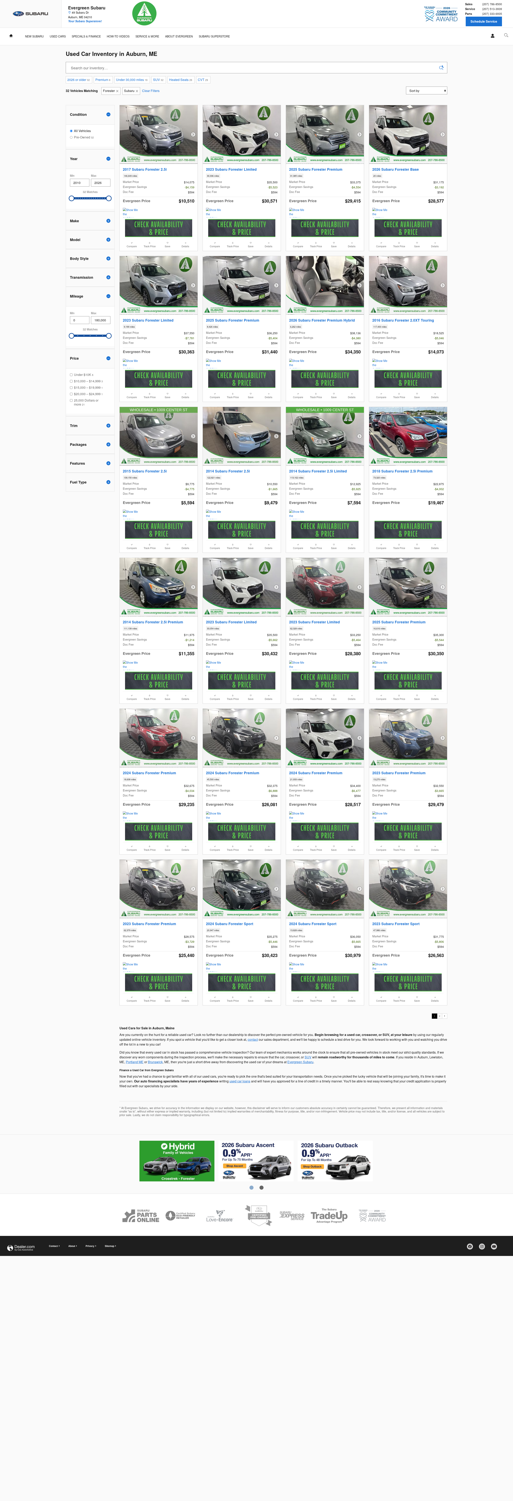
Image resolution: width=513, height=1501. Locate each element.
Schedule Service (484, 21)
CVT (203, 79)
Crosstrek (256, 1162)
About (71, 1246)
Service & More (147, 36)
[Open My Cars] (491, 36)
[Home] (31, 14)
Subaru (129, 90)
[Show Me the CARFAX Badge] (130, 212)
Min (72, 176)
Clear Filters (151, 90)
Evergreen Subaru (300, 1062)
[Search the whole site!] (506, 35)
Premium (102, 79)
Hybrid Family (176, 1162)
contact (253, 1039)
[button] (158, 176)
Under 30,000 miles (131, 79)
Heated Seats (180, 79)
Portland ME (134, 1062)
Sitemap (109, 1246)
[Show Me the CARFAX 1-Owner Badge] (213, 212)
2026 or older (78, 79)
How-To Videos (118, 36)
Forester (109, 90)
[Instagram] (483, 1248)
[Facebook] (471, 1248)
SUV (158, 79)
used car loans (239, 1081)
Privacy (90, 1246)
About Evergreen (179, 36)
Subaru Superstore (214, 36)
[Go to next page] (444, 1016)
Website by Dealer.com (20, 1248)
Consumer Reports (335, 1162)
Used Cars (58, 36)
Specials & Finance (86, 36)
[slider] (71, 198)
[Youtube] (495, 1248)
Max (93, 176)
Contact (53, 1246)
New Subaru (34, 36)
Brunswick (155, 1062)
